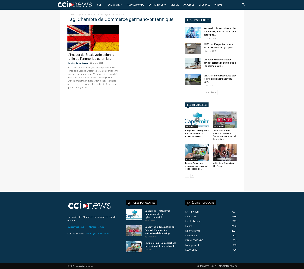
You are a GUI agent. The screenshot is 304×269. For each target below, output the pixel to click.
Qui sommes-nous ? (76, 227)
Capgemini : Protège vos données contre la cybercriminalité (197, 133)
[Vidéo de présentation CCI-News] (225, 152)
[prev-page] (187, 176)
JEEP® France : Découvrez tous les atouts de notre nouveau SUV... (220, 78)
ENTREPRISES (156, 4)
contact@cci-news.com (97, 233)
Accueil (70, 14)
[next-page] (192, 176)
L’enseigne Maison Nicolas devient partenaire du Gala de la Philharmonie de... (220, 62)
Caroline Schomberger (77, 63)
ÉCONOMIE (114, 4)
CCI (99, 4)
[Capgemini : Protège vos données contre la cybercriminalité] (197, 120)
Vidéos (218, 4)
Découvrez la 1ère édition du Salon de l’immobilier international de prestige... (159, 230)
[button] (243, 5)
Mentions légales (96, 227)
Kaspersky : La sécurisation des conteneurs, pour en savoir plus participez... (220, 31)
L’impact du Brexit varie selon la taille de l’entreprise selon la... (90, 57)
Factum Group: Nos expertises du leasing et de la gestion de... (196, 166)
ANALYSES (189, 4)
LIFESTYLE (204, 4)
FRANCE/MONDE (135, 4)
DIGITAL (175, 4)
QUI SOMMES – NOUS (206, 266)
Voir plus (210, 92)
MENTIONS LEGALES (228, 266)
